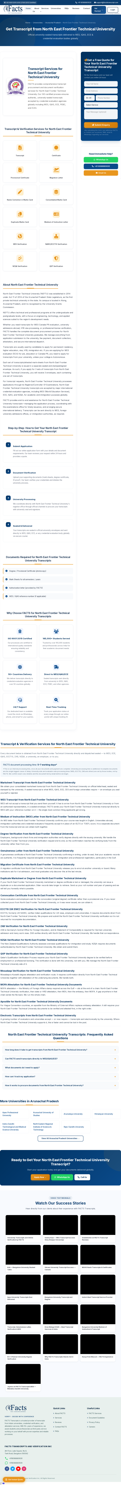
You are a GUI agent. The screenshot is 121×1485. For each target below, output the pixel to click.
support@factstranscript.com (107, 2)
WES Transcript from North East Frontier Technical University (34, 799)
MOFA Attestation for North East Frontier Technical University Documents (41, 984)
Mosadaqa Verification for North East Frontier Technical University (37, 970)
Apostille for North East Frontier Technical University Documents (36, 1001)
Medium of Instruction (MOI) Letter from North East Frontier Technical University (45, 816)
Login (112, 11)
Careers (92, 1427)
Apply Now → (40, 1177)
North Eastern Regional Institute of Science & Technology (43, 1127)
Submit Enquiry (102, 125)
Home (28, 8)
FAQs (67, 8)
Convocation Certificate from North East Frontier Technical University (39, 895)
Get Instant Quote (15, 1479)
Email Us (102, 173)
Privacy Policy (94, 1422)
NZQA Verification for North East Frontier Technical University (34, 940)
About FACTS (60, 1413)
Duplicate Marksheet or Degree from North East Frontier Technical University (43, 878)
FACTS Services (95, 1413)
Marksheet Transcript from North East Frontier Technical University (37, 782)
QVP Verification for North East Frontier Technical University (34, 953)
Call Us (84, 1177)
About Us (36, 9)
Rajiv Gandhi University (74, 1127)
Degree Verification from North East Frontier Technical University (36, 833)
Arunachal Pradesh (53, 23)
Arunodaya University (73, 1114)
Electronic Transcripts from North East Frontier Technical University (38, 1015)
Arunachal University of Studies (43, 1114)
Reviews (75, 8)
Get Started (98, 9)
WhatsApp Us (102, 160)
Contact (86, 8)
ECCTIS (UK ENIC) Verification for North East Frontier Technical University (41, 909)
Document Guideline (97, 1418)
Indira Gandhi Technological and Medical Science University (14, 1127)
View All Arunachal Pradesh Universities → (60, 1138)
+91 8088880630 (84, 2)
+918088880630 (15, 1458)
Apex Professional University (10, 1114)
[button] (60, 1050)
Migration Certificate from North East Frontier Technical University (37, 864)
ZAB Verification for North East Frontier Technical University (33, 926)
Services (45, 8)
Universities (56, 8)
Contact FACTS (61, 1427)
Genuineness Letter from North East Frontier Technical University (37, 850)
